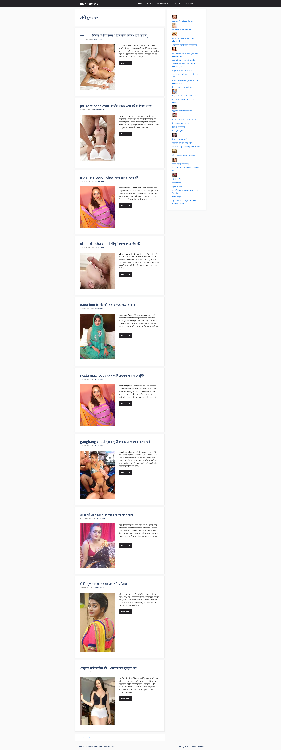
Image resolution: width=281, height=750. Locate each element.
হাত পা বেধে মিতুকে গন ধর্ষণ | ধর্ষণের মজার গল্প (186, 146)
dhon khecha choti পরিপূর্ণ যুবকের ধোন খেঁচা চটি (110, 243)
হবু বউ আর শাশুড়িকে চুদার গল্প (181, 164)
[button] (198, 3)
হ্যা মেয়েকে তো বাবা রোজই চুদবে (181, 29)
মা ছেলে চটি (150, 3)
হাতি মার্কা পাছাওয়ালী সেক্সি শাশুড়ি (182, 143)
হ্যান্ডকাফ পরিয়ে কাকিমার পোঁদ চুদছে (182, 21)
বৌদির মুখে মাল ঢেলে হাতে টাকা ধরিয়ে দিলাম (103, 584)
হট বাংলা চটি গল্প (177, 179)
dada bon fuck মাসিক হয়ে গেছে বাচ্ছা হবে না (107, 304)
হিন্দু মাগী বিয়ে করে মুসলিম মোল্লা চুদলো (184, 95)
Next (91, 737)
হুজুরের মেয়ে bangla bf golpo (183, 70)
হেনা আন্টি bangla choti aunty (183, 60)
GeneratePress (108, 747)
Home (139, 3)
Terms (193, 747)
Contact (201, 747)
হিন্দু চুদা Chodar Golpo (180, 123)
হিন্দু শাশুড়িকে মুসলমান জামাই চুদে (182, 87)
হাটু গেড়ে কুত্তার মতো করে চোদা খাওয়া (183, 155)
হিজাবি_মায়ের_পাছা (177, 130)
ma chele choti (90, 3)
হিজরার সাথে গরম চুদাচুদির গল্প (181, 139)
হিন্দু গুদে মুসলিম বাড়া (178, 127)
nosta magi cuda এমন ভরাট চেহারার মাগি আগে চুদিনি (112, 375)
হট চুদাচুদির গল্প (176, 182)
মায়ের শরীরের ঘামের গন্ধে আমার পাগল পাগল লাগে (106, 514)
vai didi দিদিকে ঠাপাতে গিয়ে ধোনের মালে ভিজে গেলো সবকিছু (113, 35)
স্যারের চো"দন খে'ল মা (179, 186)
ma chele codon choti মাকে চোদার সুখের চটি (109, 177)
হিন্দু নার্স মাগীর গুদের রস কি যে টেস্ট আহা (184, 119)
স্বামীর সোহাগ (176, 196)
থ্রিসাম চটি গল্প (189, 3)
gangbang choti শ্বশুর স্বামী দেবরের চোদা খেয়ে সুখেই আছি (115, 441)
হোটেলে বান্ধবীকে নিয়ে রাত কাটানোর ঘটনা (184, 45)
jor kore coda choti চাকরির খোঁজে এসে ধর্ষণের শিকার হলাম (116, 106)
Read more (125, 63)
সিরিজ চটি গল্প (176, 3)
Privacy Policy (184, 747)
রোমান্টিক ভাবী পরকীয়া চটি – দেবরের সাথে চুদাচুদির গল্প (108, 668)
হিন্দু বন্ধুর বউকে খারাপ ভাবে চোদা (182, 110)
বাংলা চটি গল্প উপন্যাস (163, 3)
